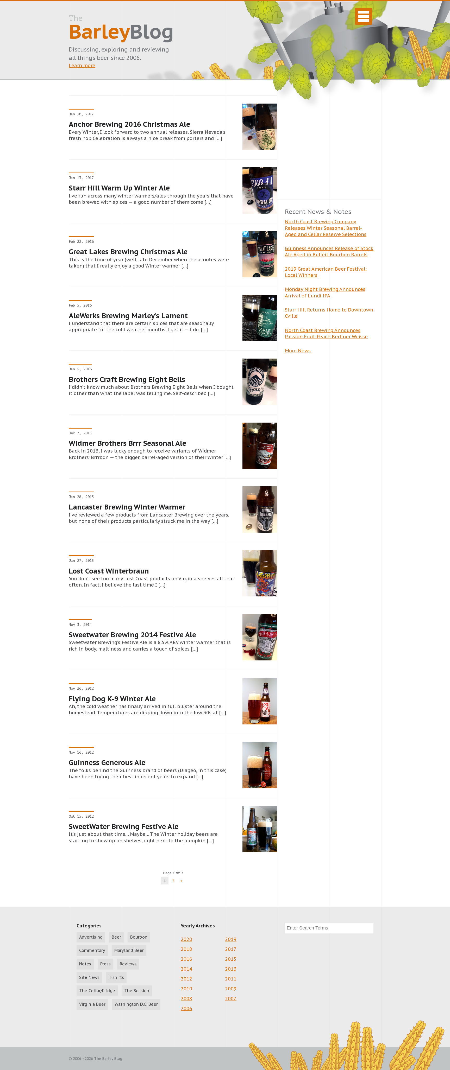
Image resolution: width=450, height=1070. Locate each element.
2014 (186, 969)
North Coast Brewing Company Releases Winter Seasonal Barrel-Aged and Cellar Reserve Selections (325, 228)
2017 (230, 949)
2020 (186, 939)
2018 (186, 949)
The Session (136, 990)
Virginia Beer (92, 1004)
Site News (89, 977)
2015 (230, 959)
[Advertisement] (329, 147)
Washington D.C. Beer (136, 1004)
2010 (186, 989)
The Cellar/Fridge (97, 990)
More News (298, 351)
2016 (186, 959)
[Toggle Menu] (363, 16)
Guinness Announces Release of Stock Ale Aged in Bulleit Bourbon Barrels (329, 251)
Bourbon (138, 937)
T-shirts (116, 977)
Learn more (82, 65)
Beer (116, 937)
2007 (230, 999)
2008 (186, 999)
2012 (186, 979)
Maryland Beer (129, 950)
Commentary (92, 950)
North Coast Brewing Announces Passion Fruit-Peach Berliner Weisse (326, 333)
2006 (186, 1008)
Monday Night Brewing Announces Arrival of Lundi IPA (325, 292)
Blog (121, 29)
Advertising (91, 937)
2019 (230, 939)
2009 (230, 989)
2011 (230, 979)
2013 (230, 969)
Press (105, 963)
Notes (85, 963)
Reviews (128, 963)
